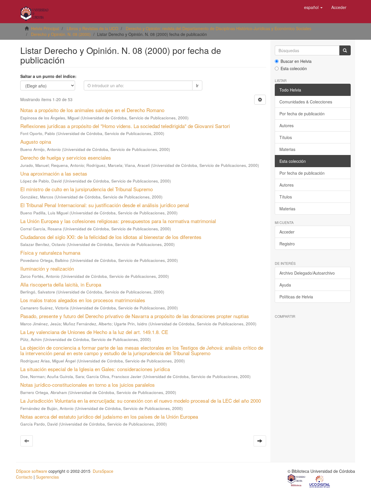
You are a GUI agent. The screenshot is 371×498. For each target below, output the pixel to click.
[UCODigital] (320, 481)
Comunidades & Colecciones (305, 102)
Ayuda (285, 285)
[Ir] (345, 50)
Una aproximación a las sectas (53, 173)
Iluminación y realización (47, 268)
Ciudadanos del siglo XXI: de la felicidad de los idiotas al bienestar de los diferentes (110, 236)
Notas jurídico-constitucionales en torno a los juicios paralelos (87, 384)
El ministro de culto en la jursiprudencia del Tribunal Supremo (86, 189)
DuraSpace (103, 471)
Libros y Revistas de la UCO (92, 28)
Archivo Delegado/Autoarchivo (307, 273)
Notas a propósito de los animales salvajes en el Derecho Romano (92, 110)
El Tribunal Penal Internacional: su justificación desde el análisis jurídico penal (104, 205)
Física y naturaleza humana (50, 252)
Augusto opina (35, 141)
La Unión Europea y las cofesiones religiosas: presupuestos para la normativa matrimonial (118, 221)
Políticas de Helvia (296, 297)
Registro (287, 244)
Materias (287, 149)
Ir (197, 85)
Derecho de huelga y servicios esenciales (65, 157)
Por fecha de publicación (302, 113)
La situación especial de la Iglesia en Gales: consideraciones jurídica (95, 369)
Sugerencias (47, 477)
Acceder (286, 232)
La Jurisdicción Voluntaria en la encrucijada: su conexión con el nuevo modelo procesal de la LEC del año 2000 (140, 400)
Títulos (285, 137)
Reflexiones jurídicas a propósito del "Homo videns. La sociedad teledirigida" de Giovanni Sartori (125, 125)
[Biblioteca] (297, 481)
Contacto (24, 477)
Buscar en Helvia (296, 61)
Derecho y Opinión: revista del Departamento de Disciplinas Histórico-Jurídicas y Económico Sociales (218, 28)
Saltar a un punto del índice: (48, 76)
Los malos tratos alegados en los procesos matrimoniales (82, 300)
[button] (313, 7)
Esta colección (294, 68)
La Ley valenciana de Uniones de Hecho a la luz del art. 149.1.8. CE (94, 331)
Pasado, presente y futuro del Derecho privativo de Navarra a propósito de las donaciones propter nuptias (134, 316)
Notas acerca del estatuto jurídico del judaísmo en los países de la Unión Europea (109, 416)
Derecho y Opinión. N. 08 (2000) (61, 34)
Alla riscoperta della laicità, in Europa (60, 284)
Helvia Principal (45, 28)
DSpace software (31, 471)
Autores (286, 125)
